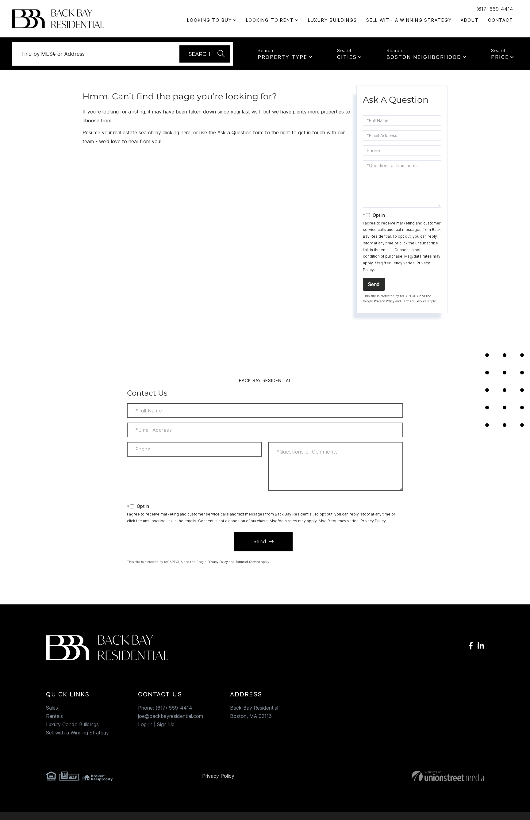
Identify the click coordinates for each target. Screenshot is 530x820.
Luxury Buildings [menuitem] (332, 20)
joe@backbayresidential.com (170, 716)
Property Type (282, 57)
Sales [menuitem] (52, 708)
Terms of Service (414, 301)
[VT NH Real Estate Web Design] (413, 776)
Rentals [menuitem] (54, 716)
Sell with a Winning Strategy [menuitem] (409, 20)
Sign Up (166, 724)
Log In (145, 724)
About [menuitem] (469, 20)
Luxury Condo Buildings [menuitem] (72, 724)
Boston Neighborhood (423, 57)
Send (374, 284)
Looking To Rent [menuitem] (270, 20)
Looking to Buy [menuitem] (209, 20)
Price (500, 57)
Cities (347, 57)
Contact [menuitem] (500, 20)
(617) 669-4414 (494, 9)
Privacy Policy (384, 301)
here (185, 132)
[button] (204, 54)
